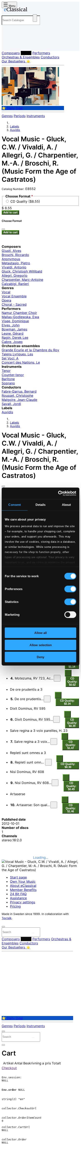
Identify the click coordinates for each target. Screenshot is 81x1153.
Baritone (8, 379)
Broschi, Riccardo (15, 255)
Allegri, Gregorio (14, 275)
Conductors (50, 57)
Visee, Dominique (15, 321)
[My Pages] (7, 44)
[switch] (70, 589)
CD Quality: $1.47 (71, 745)
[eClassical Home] (40, 10)
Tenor (6, 371)
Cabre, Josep (12, 342)
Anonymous (11, 259)
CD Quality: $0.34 (67, 702)
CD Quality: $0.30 (68, 765)
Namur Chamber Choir (19, 313)
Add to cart (10, 212)
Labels (26, 53)
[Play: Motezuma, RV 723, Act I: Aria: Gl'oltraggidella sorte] (57, 678)
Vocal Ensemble (14, 296)
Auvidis (15, 130)
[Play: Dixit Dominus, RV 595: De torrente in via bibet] (56, 719)
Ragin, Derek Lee (15, 337)
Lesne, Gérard (12, 333)
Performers (41, 53)
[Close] (3, 486)
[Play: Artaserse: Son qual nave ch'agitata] (53, 805)
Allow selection (40, 645)
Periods (20, 116)
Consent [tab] (14, 504)
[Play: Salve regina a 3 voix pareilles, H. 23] (53, 741)
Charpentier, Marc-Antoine (22, 280)
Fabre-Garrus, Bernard (19, 391)
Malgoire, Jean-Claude (19, 400)
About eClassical (23, 886)
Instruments (36, 116)
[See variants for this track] (68, 673)
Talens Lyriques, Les (17, 354)
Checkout (9, 1068)
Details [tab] (41, 504)
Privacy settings (22, 902)
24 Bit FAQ (18, 894)
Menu (11, 5)
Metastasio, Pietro (16, 263)
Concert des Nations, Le (21, 362)
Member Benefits (23, 890)
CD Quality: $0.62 (72, 681)
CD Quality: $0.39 (72, 722)
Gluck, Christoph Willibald (22, 271)
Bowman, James (14, 329)
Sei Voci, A (10, 358)
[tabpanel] (40, 703)
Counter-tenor (13, 375)
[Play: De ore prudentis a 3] (47, 699)
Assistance (18, 898)
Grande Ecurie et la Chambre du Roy (30, 350)
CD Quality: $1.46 (71, 808)
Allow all (40, 633)
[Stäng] (3, 229)
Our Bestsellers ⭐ (16, 61)
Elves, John (11, 325)
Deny (40, 657)
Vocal (6, 292)
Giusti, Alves (11, 251)
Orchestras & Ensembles (21, 57)
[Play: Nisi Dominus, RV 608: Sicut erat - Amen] (55, 782)
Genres (7, 116)
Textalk (7, 918)
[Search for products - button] (35, 18)
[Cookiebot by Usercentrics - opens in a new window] (58, 493)
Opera (6, 300)
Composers (11, 53)
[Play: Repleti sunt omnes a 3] (48, 762)
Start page (18, 877)
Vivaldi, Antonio (14, 267)
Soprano (8, 383)
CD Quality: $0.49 (71, 786)
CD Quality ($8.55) (25, 201)
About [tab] (66, 504)
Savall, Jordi (11, 404)
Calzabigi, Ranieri (15, 284)
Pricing (15, 906)
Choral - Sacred (14, 304)
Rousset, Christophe (17, 395)
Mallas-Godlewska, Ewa (20, 317)
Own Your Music (23, 881)
